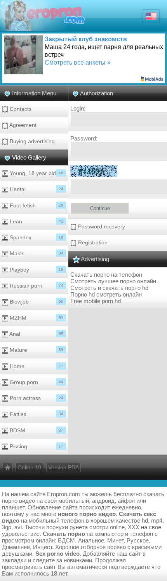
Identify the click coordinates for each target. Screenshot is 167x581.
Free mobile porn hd (95, 301)
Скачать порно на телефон (106, 274)
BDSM (35, 430)
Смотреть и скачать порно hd (109, 287)
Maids (35, 253)
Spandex (35, 237)
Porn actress (35, 398)
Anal (35, 334)
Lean (35, 221)
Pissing (35, 446)
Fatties (35, 414)
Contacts (19, 109)
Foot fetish (35, 205)
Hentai (35, 189)
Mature (35, 350)
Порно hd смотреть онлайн (106, 294)
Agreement (22, 125)
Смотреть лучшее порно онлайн (113, 281)
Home (35, 366)
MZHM (35, 318)
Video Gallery (29, 157)
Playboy (35, 270)
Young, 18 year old (35, 173)
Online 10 (29, 467)
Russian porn (35, 286)
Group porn (35, 382)
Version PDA (63, 467)
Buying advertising (31, 141)
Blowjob (35, 301)
